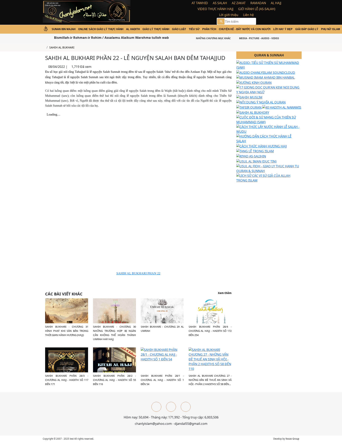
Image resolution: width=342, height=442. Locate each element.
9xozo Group (292, 438)
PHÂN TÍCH (209, 29)
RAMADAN (258, 3)
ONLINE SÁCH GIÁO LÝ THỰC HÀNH (100, 29)
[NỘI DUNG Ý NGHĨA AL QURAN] (261, 102)
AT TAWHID (200, 3)
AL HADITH (133, 29)
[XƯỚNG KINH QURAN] (254, 82)
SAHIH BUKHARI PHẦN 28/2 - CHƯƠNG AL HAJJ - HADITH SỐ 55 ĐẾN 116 (114, 380)
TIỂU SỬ (194, 29)
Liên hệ (248, 15)
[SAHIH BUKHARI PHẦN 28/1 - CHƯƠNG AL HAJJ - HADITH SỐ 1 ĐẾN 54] (162, 354)
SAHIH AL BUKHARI (61, 47)
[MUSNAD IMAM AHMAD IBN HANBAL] (265, 77)
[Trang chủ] (44, 47)
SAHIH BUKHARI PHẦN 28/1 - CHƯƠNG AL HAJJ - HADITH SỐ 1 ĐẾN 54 (162, 380)
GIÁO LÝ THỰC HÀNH (155, 29)
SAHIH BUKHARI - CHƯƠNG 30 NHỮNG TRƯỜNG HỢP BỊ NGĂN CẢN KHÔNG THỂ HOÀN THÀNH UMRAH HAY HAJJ (114, 333)
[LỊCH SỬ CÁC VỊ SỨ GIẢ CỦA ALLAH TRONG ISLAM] (269, 177)
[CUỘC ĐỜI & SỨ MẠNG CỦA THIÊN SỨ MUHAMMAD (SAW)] (269, 119)
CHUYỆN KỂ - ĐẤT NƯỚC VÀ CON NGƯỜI (245, 29)
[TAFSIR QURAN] (249, 107)
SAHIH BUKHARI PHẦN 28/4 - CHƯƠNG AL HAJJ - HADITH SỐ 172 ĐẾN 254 (210, 331)
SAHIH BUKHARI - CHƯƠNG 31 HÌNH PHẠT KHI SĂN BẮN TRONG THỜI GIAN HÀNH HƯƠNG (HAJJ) (66, 331)
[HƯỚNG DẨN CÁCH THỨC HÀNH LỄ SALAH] (269, 138)
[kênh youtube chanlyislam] (171, 407)
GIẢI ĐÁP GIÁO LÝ (306, 29)
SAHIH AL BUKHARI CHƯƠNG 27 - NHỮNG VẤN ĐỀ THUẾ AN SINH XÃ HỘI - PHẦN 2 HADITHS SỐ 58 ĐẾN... (210, 380)
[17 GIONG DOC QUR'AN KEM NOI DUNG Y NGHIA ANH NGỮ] (269, 89)
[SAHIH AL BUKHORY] (252, 112)
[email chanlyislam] (186, 407)
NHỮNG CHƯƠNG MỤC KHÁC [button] (213, 38)
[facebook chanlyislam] (156, 407)
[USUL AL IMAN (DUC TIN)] (256, 161)
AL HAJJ (276, 3)
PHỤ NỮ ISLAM (330, 29)
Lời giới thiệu (228, 15)
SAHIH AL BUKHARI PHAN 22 (138, 273)
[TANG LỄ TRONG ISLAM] (255, 151)
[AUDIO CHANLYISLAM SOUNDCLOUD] (265, 72)
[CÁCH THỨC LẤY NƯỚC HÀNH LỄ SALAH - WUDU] (269, 129)
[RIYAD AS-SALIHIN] (251, 156)
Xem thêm (225, 293)
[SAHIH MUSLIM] (249, 97)
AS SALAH (220, 3)
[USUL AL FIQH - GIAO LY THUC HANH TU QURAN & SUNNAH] (269, 168)
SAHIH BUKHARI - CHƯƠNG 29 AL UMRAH (162, 329)
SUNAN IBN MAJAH (63, 29)
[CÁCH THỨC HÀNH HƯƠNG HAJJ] (261, 146)
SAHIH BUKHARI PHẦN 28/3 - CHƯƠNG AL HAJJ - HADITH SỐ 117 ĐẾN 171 (66, 380)
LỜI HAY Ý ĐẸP (283, 29)
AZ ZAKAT (239, 3)
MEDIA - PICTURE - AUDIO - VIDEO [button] (258, 38)
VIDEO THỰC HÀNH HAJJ (215, 9)
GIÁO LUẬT (179, 29)
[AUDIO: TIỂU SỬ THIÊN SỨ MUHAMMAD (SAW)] (269, 65)
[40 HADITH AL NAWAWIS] (281, 107)
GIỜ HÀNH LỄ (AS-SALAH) (256, 9)
